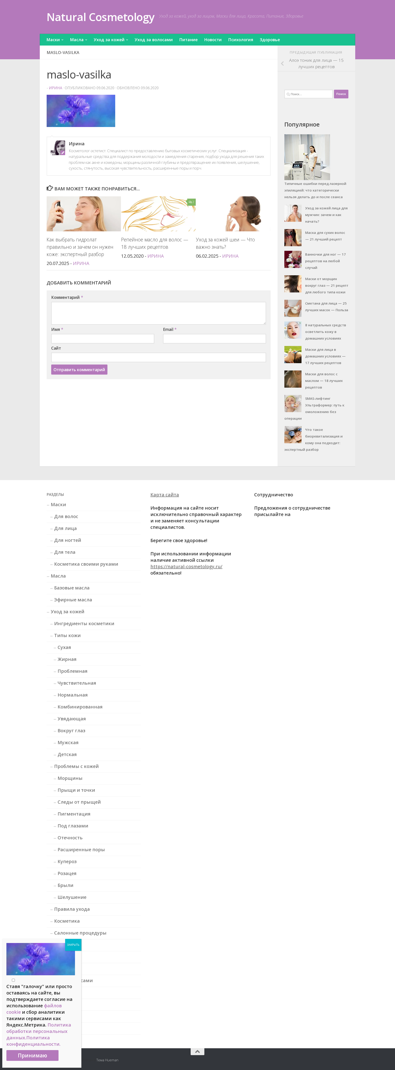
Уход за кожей (109, 39)
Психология (240, 39)
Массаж (63, 945)
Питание (188, 39)
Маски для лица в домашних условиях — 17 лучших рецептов (325, 356)
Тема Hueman (107, 1060)
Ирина (55, 87)
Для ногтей (67, 540)
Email (170, 329)
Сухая (64, 647)
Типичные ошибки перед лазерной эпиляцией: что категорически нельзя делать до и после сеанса (315, 190)
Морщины (70, 778)
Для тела (64, 552)
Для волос (66, 516)
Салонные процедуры (80, 933)
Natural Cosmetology (101, 16)
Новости (213, 39)
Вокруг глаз (71, 730)
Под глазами (73, 826)
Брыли (65, 885)
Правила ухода (72, 909)
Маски (53, 39)
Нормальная (73, 695)
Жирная (67, 659)
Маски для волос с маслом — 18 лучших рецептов (324, 380)
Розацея (67, 873)
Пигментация (74, 814)
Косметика (67, 921)
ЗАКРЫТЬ (73, 945)
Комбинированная (80, 707)
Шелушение (72, 897)
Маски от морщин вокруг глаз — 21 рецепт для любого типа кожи (326, 285)
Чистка (62, 968)
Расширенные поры (81, 849)
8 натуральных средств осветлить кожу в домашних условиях (325, 331)
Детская (67, 754)
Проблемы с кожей (76, 766)
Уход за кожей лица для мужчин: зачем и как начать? (326, 215)
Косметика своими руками (86, 564)
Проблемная (73, 671)
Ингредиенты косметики (84, 623)
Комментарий (67, 297)
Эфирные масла (73, 600)
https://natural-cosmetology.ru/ (186, 566)
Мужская (68, 742)
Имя (57, 329)
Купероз (67, 861)
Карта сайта (164, 495)
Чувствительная (77, 683)
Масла (77, 39)
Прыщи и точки (76, 790)
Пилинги (65, 957)
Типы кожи (67, 635)
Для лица (65, 528)
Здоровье (270, 39)
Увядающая (72, 719)
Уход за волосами (154, 39)
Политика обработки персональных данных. (38, 1031)
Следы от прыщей (79, 802)
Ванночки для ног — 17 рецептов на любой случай (325, 261)
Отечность (70, 838)
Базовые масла (72, 588)
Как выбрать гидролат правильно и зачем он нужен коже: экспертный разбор (80, 246)
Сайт (56, 348)
